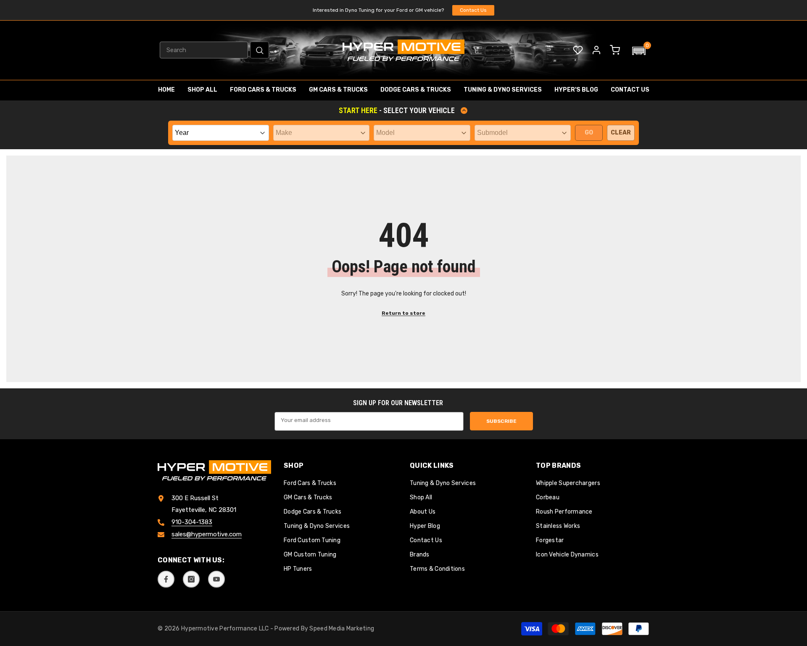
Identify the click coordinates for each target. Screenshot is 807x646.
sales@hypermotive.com (206, 534)
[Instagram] (191, 579)
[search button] (259, 50)
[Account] (596, 50)
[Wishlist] (578, 50)
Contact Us (473, 10)
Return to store (403, 313)
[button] (638, 51)
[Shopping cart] (615, 50)
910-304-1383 (191, 522)
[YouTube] (216, 579)
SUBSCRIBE (501, 421)
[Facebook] (166, 579)
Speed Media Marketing (341, 628)
